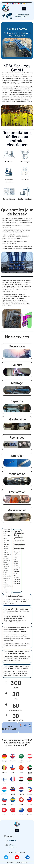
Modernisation (17, 510)
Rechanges (17, 437)
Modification (17, 474)
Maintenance (17, 419)
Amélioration (17, 492)
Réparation (17, 456)
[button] (24, 8)
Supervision (17, 346)
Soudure (17, 365)
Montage (17, 383)
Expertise (17, 401)
